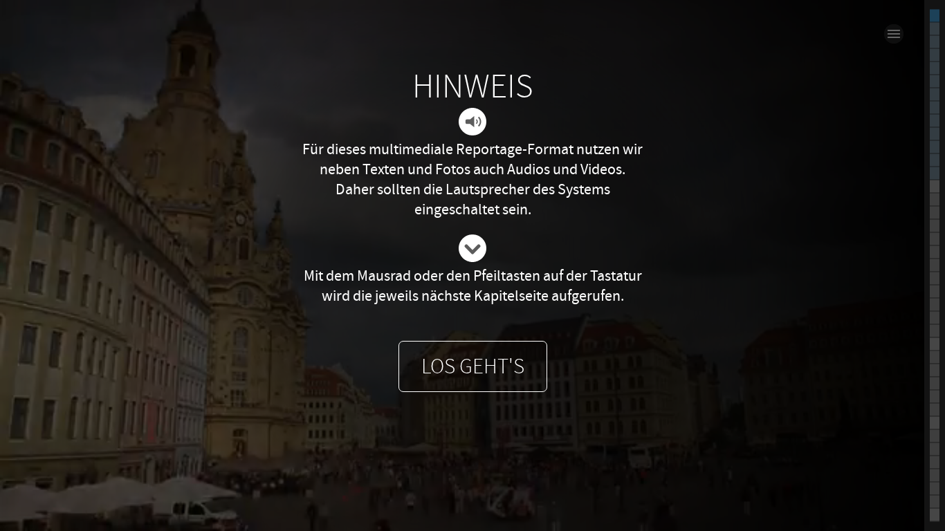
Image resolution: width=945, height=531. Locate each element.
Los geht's (472, 366)
